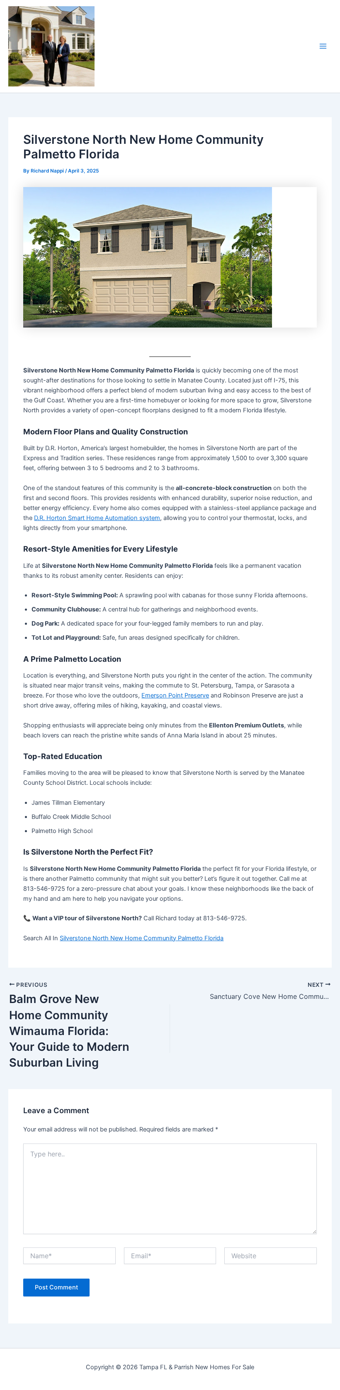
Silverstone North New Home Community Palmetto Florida (141, 938)
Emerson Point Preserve (175, 695)
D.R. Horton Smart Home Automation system (97, 518)
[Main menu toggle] (323, 46)
